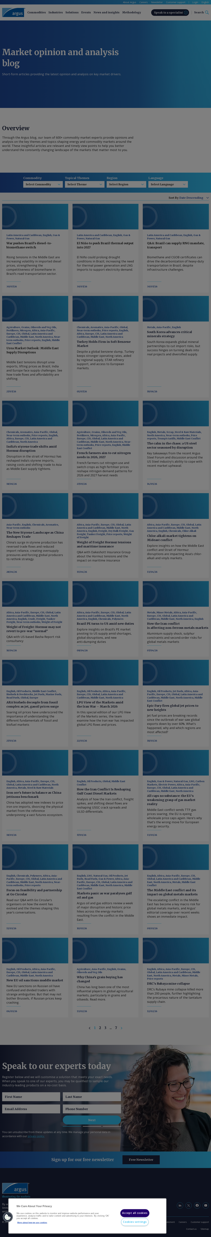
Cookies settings (135, 1222)
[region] (87, 1216)
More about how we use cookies (32, 1223)
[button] (7, 1217)
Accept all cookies (134, 1213)
